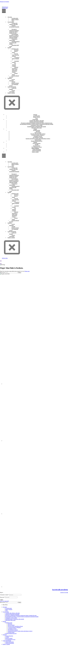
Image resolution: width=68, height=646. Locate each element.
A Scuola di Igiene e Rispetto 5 (15, 58)
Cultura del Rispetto (12, 88)
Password (2, 597)
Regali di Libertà (8, 638)
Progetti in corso (8, 622)
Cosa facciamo (6, 611)
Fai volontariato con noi (13, 85)
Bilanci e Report (8, 609)
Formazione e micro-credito (13, 39)
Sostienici (5, 634)
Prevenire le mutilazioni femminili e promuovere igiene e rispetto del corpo (14, 31)
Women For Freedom (4, 1)
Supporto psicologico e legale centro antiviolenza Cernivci (15, 70)
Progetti (4, 621)
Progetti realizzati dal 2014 (14, 76)
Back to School (15, 52)
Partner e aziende (11, 92)
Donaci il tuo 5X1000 (34, 4)
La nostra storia (8, 608)
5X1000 (7, 637)
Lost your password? (4, 601)
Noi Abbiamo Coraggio (14, 65)
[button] (4, 11)
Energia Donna (15, 74)
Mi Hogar (10, 623)
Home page (27, 271)
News (6, 610)
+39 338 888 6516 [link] (28, 276)
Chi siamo (5, 607)
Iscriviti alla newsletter (60, 589)
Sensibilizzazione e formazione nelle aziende (14, 43)
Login (2, 599)
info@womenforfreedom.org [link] (38, 276)
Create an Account (64, 592)
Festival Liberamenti (12, 91)
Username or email (4, 594)
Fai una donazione (12, 80)
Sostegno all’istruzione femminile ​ (14, 26)
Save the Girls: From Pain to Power (15, 55)
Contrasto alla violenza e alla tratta (13, 24)
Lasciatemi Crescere (15, 62)
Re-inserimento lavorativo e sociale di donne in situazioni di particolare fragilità (13, 36)
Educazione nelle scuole (14, 46)
